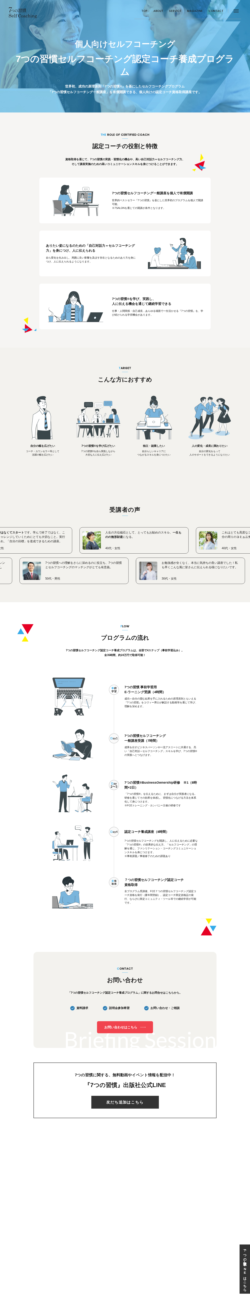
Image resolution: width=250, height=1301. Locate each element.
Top (144, 11)
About (158, 11)
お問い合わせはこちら (120, 1027)
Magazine (195, 11)
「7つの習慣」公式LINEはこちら (245, 1269)
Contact (216, 11)
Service (175, 11)
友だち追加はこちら (125, 1102)
